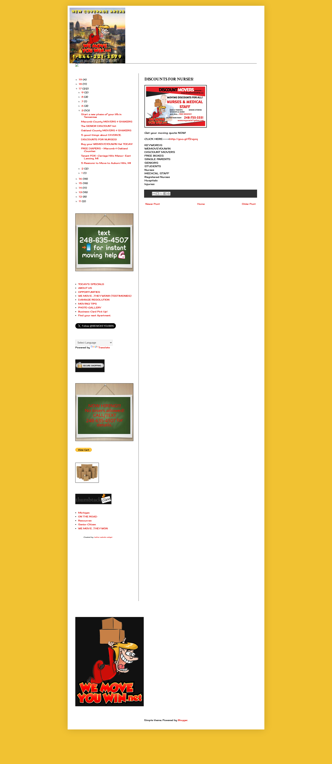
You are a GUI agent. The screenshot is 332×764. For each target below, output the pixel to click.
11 (80, 201)
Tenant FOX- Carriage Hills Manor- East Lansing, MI (106, 157)
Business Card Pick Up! (92, 311)
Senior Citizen (87, 524)
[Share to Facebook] (165, 194)
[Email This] (154, 194)
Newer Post (152, 203)
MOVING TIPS (87, 303)
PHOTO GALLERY (89, 307)
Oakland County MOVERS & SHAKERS (106, 130)
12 (81, 196)
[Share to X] (161, 194)
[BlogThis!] (157, 194)
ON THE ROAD (87, 516)
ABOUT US (85, 288)
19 (81, 79)
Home (201, 203)
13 (81, 192)
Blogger (183, 720)
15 (81, 183)
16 (81, 178)
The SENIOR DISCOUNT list (98, 126)
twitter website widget (103, 537)
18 (81, 84)
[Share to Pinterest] (168, 194)
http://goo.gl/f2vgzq (183, 138)
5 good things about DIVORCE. (101, 135)
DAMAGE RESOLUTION (94, 299)
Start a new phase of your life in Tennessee (101, 115)
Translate (104, 347)
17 (80, 88)
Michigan (84, 512)
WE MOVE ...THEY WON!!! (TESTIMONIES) (104, 295)
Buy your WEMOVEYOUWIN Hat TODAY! (106, 144)
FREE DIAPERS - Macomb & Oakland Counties (104, 150)
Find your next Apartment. (94, 315)
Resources (85, 520)
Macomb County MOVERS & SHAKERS (106, 121)
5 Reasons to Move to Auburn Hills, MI (106, 163)
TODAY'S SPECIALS (91, 284)
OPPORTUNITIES (89, 292)
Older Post (249, 203)
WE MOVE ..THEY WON (93, 528)
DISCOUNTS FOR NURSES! (99, 139)
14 (81, 187)
